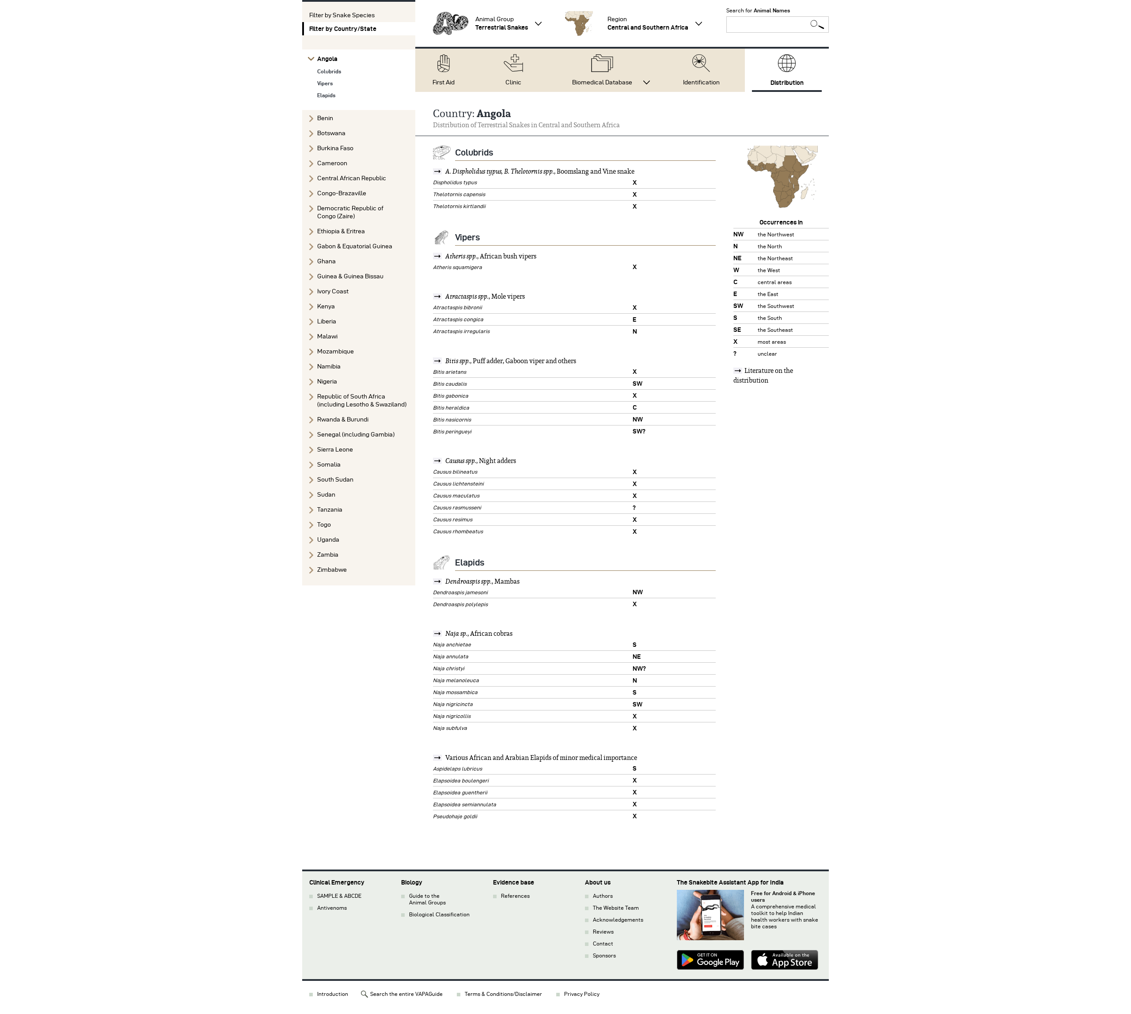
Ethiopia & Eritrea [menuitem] (341, 231)
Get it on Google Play (710, 961)
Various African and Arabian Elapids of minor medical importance (540, 758)
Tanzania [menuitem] (329, 509)
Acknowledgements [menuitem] (618, 920)
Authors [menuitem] (603, 896)
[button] (450, 23)
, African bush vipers (490, 256)
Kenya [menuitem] (326, 306)
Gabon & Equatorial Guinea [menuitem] (354, 246)
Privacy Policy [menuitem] (582, 994)
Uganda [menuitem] (328, 539)
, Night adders (480, 461)
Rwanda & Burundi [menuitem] (342, 419)
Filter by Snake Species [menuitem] (342, 15)
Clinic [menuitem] (513, 82)
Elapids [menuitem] (326, 95)
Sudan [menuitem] (326, 494)
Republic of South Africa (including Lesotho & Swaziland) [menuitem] (361, 400)
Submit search (817, 24)
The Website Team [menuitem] (616, 908)
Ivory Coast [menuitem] (333, 291)
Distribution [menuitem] (787, 82)
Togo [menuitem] (324, 524)
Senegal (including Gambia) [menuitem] (356, 434)
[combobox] (777, 24)
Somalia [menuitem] (329, 464)
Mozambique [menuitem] (335, 351)
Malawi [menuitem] (327, 336)
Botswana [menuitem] (331, 133)
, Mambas (482, 581)
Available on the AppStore (784, 961)
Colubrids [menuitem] (329, 71)
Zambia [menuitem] (327, 554)
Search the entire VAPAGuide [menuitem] (406, 994)
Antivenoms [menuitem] (332, 908)
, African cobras (478, 634)
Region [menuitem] (647, 23)
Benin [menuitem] (325, 118)
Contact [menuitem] (603, 943)
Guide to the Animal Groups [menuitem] (427, 899)
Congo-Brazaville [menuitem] (341, 193)
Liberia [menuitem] (326, 321)
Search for (758, 10)
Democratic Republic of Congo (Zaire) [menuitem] (350, 212)
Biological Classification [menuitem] (439, 914)
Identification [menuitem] (701, 82)
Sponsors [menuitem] (604, 955)
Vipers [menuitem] (325, 83)
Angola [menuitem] (327, 58)
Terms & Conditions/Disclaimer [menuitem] (503, 994)
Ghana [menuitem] (326, 261)
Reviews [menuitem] (603, 931)
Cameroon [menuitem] (332, 163)
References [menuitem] (515, 896)
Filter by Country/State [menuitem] (342, 28)
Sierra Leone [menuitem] (335, 449)
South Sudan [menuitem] (335, 479)
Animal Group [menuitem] (501, 23)
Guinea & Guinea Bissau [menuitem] (350, 276)
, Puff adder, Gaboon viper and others (510, 361)
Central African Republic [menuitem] (351, 178)
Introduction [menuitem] (332, 994)
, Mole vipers (485, 296)
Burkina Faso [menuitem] (335, 148)
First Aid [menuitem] (444, 82)
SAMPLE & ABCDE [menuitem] (339, 896)
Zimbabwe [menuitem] (332, 569)
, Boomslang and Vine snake (539, 171)
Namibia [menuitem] (329, 366)
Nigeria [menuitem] (327, 381)
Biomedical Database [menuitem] (602, 82)
